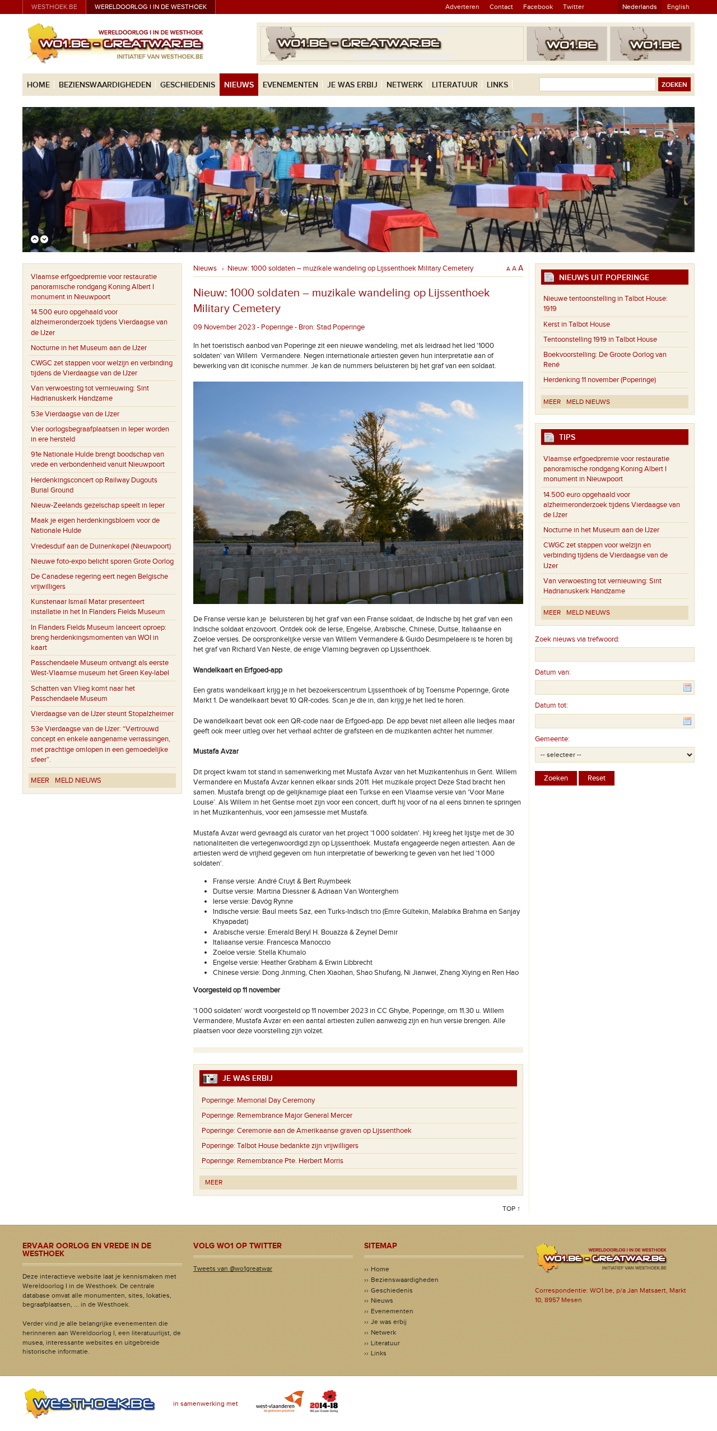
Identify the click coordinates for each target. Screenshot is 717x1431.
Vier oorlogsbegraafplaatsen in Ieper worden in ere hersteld (100, 434)
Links (497, 85)
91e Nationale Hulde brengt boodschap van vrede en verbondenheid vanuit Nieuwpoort (98, 459)
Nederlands (639, 7)
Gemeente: (552, 739)
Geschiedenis (187, 85)
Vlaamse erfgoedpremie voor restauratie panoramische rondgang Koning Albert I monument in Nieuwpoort (94, 286)
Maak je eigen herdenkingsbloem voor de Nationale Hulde (95, 525)
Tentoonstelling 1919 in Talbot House (600, 339)
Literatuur (455, 85)
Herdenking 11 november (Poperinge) (599, 379)
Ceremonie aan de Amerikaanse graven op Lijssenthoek (307, 1130)
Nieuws (239, 85)
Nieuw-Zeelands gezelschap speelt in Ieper (98, 505)
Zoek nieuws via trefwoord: (577, 639)
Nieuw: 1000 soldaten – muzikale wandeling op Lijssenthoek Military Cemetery (350, 268)
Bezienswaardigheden (105, 85)
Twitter (573, 7)
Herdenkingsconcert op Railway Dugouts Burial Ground (94, 485)
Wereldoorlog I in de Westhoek (151, 7)
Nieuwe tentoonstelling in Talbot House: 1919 (605, 303)
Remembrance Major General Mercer (277, 1115)
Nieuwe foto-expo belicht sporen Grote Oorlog (102, 561)
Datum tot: (551, 705)
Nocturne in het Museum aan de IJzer (89, 347)
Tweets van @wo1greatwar (232, 1268)
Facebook (538, 7)
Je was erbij (352, 85)
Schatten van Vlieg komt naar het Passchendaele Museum (83, 693)
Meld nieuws (78, 780)
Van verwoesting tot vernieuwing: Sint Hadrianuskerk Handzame (90, 393)
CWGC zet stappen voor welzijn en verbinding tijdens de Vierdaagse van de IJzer (102, 368)
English (678, 7)
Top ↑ (511, 1208)
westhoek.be (54, 7)
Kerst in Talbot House (576, 324)
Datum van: (553, 672)
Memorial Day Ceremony (258, 1100)
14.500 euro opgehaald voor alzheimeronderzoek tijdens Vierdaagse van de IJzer (99, 322)
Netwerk (405, 85)
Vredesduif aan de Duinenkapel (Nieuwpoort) (101, 546)
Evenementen (290, 85)
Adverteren (462, 7)
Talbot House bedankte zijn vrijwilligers (280, 1145)
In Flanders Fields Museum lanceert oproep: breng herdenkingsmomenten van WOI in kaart (98, 637)
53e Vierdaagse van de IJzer (75, 414)
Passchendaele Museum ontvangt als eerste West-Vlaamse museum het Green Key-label (100, 667)
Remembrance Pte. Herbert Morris (272, 1160)
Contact (501, 7)
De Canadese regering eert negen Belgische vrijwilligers (99, 581)
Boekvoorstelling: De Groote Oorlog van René (605, 359)
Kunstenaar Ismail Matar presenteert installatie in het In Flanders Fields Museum (98, 606)
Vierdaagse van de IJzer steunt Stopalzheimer (102, 713)
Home (38, 85)
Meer (40, 780)
